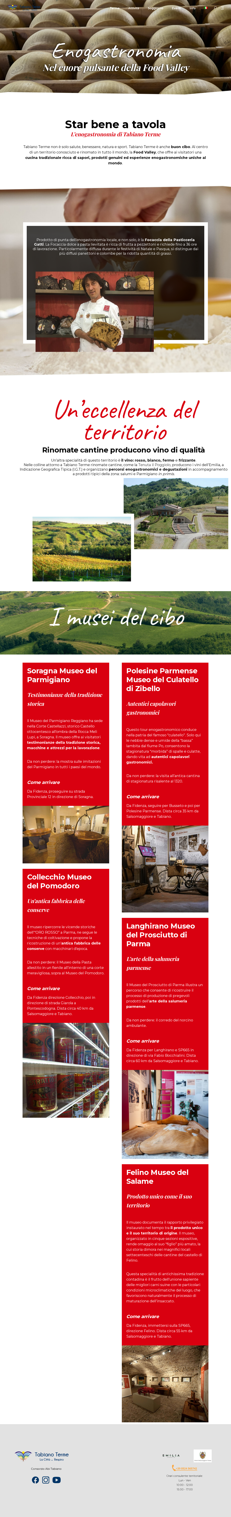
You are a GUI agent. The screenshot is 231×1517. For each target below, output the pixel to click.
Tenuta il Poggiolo (154, 465)
